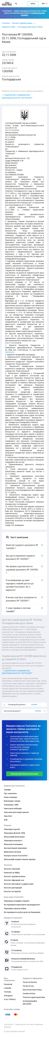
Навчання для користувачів (16, 812)
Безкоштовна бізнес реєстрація (24, 774)
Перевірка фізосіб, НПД (14, 833)
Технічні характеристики (34, 997)
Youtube (7, 992)
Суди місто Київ (8, 27)
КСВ (5, 820)
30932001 (9, 352)
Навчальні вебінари (13, 808)
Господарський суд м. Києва (30, 27)
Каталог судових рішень (22, 23)
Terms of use (28, 986)
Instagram (8, 996)
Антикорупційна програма (30, 1002)
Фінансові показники (13, 844)
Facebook (8, 984)
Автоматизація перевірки (15, 848)
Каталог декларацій (13, 888)
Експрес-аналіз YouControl (16, 856)
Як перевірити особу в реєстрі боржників (22, 912)
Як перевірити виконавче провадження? (22, 905)
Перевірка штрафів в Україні (16, 901)
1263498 (34, 705)
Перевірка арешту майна (15, 908)
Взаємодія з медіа (12, 801)
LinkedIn (7, 988)
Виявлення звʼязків (12, 852)
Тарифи (7, 790)
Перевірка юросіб (12, 829)
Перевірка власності (13, 841)
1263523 (38, 711)
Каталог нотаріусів (12, 891)
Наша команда (10, 797)
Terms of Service (30, 982)
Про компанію (10, 793)
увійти (33, 4)
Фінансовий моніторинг (14, 837)
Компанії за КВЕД (12, 873)
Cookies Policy (29, 993)
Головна (5, 23)
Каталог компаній (12, 869)
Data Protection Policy (32, 990)
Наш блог (8, 816)
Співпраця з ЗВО (11, 805)
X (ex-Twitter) (10, 999)
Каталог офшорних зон (14, 880)
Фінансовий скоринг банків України (19, 859)
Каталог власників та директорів (18, 884)
